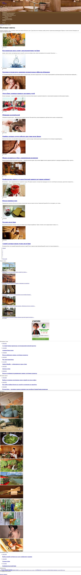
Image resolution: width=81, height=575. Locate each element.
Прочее (4, 20)
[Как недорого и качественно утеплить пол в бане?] (11, 404)
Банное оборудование (8, 14)
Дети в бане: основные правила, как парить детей (18, 93)
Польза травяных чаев (9, 200)
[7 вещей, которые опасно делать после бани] (13, 238)
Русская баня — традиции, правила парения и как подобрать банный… (16, 294)
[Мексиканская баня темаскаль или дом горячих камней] (11, 431)
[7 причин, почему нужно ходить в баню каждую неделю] (11, 458)
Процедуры (5, 17)
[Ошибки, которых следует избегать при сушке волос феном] (13, 131)
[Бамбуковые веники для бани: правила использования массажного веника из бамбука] (11, 498)
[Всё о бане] (6, 10)
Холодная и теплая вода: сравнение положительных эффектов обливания (26, 72)
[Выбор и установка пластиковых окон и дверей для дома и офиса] (8, 271)
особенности (38, 570)
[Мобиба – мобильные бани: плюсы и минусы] (11, 484)
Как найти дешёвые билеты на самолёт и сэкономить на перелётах (15, 283)
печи (47, 570)
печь (49, 570)
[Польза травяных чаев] (13, 196)
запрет (25, 570)
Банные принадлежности (9, 15)
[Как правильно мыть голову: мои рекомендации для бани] (13, 45)
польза (51, 570)
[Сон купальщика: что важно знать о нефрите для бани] (11, 418)
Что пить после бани (9, 222)
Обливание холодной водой (11, 115)
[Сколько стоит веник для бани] (11, 511)
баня (6, 570)
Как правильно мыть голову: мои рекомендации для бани (21, 50)
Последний (4, 258)
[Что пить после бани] (13, 217)
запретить (27, 570)
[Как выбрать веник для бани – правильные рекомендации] (11, 444)
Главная (1, 24)
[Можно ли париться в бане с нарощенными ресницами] (13, 153)
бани (3, 570)
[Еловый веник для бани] (11, 471)
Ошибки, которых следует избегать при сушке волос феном (21, 136)
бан (0, 570)
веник (17, 570)
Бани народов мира (7, 19)
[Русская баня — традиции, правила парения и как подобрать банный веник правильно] (8, 293)
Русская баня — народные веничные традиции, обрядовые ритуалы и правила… (18, 305)
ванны (14, 570)
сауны (64, 570)
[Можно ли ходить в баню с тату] (11, 537)
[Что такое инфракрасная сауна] (11, 551)
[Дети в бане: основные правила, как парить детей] (13, 88)
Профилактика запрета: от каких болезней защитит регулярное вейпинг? (26, 179)
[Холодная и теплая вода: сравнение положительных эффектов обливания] (13, 67)
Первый (4, 248)
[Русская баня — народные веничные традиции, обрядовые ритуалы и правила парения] (8, 304)
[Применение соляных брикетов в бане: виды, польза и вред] (11, 524)
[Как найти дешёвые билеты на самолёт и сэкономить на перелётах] (8, 282)
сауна (61, 570)
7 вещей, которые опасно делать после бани (16, 243)
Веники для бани (8, 16)
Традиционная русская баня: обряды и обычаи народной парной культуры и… (18, 317)
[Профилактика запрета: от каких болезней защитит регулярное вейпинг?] (13, 174)
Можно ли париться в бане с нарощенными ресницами (20, 158)
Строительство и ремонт (8, 13)
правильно (55, 570)
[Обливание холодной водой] (13, 110)
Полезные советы (8, 18)
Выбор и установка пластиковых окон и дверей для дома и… (14, 272)
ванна (10, 570)
